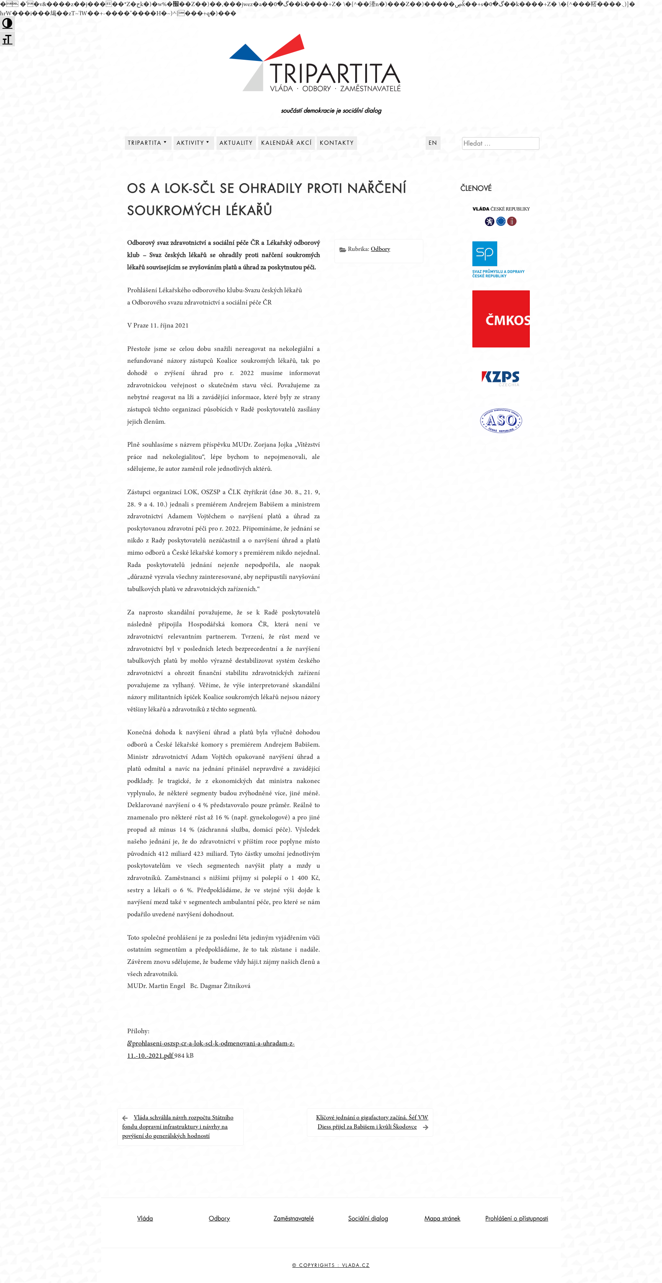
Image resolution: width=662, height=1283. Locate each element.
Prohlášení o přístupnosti (516, 1219)
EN (433, 143)
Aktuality (236, 143)
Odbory (380, 249)
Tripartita (145, 143)
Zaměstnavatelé (294, 1219)
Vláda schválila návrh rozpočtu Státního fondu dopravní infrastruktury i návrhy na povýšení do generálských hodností (177, 1127)
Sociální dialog (368, 1219)
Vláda (145, 1219)
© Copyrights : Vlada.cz (331, 1265)
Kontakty (337, 143)
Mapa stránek (442, 1219)
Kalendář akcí (286, 143)
